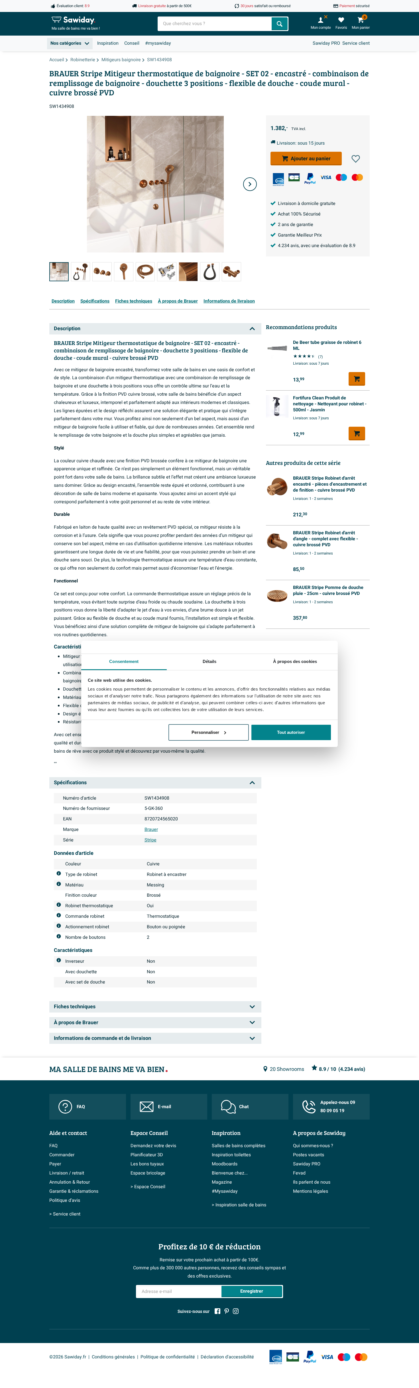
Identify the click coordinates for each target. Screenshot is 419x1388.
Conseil (131, 43)
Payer (55, 1164)
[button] (355, 159)
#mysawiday (158, 43)
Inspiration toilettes (231, 1154)
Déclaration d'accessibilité (227, 1357)
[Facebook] (217, 1311)
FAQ (81, 1106)
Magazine (222, 1182)
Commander (61, 1154)
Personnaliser (205, 732)
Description (63, 301)
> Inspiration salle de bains (239, 1205)
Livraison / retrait (66, 1173)
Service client (356, 43)
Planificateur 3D (147, 1154)
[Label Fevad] (278, 179)
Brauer (151, 829)
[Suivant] (250, 184)
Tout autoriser (291, 732)
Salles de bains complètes (238, 1145)
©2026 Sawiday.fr (67, 1357)
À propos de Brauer (178, 301)
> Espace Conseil (148, 1186)
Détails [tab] (210, 661)
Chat (244, 1106)
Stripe (150, 840)
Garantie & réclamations (73, 1191)
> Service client (64, 1214)
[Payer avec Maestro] (341, 177)
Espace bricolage (148, 1173)
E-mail (164, 1106)
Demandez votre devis (153, 1145)
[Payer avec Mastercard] (357, 177)
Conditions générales (113, 1357)
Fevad (299, 1173)
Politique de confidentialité (168, 1357)
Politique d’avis (64, 1200)
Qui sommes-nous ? (313, 1145)
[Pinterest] (226, 1311)
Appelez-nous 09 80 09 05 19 (337, 1106)
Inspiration (108, 43)
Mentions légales (310, 1191)
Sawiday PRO (326, 43)
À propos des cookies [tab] (295, 661)
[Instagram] (235, 1311)
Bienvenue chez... (230, 1173)
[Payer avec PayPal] (310, 178)
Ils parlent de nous (311, 1182)
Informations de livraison (229, 301)
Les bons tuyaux (147, 1164)
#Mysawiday (225, 1191)
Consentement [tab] (124, 661)
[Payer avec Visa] (325, 177)
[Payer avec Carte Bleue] (294, 177)
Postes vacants (308, 1154)
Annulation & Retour (69, 1182)
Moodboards (224, 1164)
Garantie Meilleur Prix (300, 235)
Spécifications (94, 301)
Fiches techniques (133, 301)
